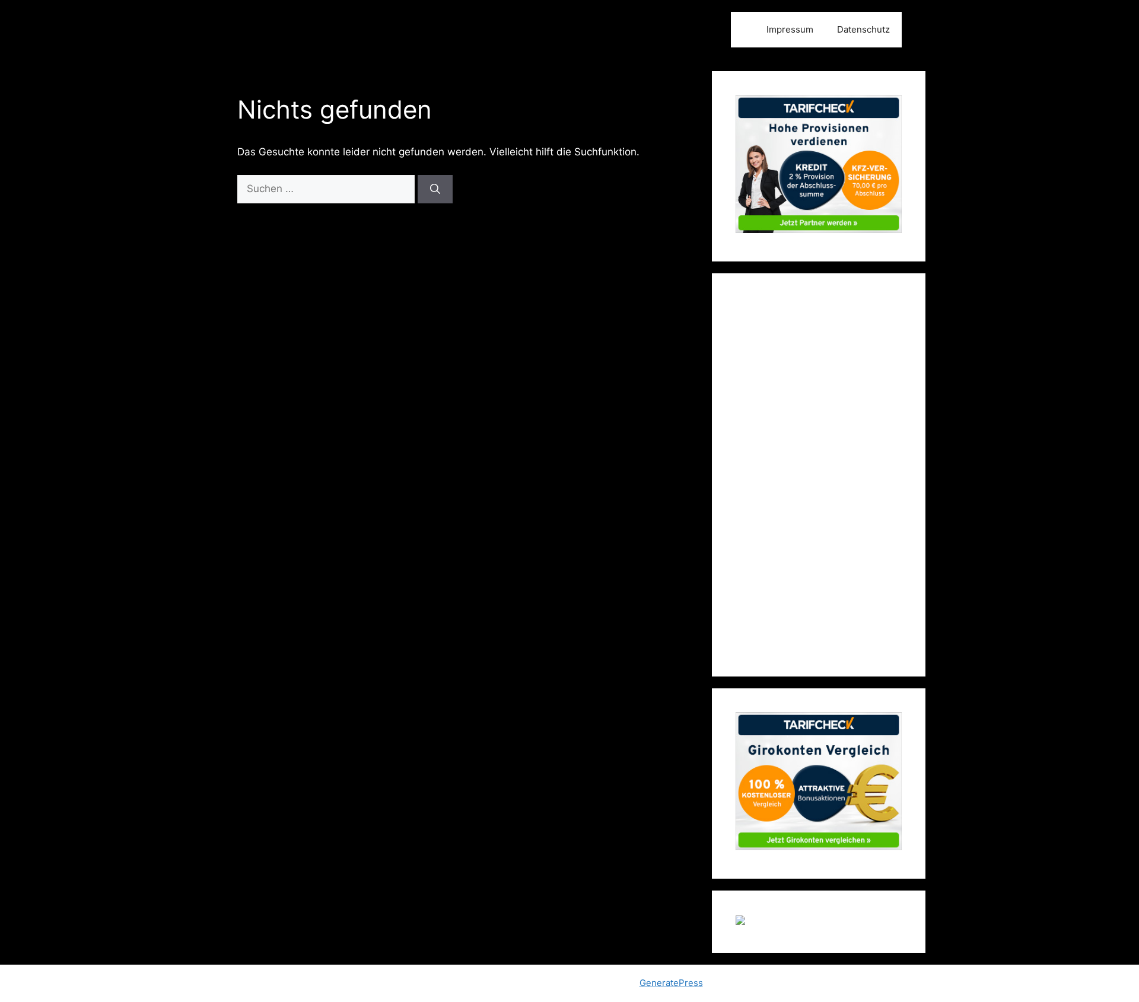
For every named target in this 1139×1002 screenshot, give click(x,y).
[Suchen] (435, 189)
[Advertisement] (819, 475)
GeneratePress (671, 982)
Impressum (789, 29)
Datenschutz (863, 29)
